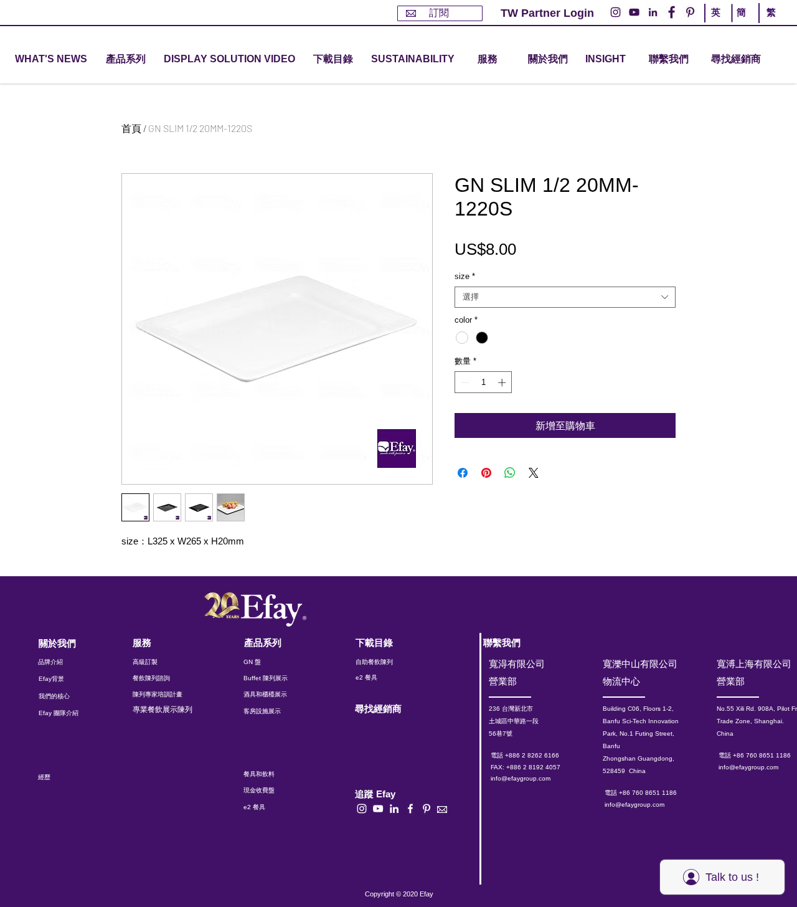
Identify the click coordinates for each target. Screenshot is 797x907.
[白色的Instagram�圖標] (362, 808)
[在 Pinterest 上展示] (486, 472)
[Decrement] (463, 382)
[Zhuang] (743, 23)
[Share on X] (533, 472)
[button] (125, 59)
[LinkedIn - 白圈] (653, 12)
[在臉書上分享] (462, 472)
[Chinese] (768, 23)
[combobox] (565, 297)
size (465, 276)
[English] (717, 23)
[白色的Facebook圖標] (410, 808)
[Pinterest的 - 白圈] (690, 12)
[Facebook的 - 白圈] (672, 12)
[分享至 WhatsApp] (509, 472)
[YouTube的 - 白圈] (634, 12)
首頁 (131, 128)
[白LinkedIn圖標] (394, 808)
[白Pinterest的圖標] (426, 808)
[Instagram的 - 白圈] (615, 12)
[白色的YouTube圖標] (378, 808)
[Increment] (503, 382)
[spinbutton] (483, 382)
